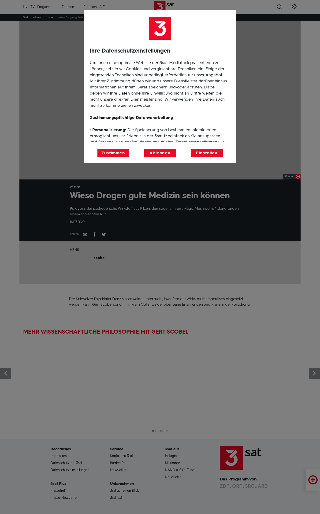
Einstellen (207, 153)
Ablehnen (159, 153)
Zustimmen (113, 153)
